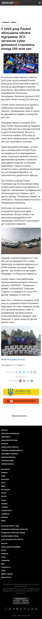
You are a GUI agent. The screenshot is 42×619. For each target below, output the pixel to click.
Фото (3, 483)
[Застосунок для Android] (28, 608)
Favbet (21, 365)
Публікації (5, 514)
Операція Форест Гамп (10, 526)
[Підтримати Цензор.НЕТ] (21, 401)
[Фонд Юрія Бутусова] (21, 392)
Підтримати (5, 437)
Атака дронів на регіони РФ (12, 539)
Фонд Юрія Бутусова (9, 440)
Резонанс (5, 479)
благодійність (9, 365)
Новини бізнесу (7, 464)
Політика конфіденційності (12, 450)
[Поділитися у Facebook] (16, 372)
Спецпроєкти (6, 510)
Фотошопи (5, 489)
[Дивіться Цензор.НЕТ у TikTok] (21, 608)
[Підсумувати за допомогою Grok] (31, 381)
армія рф (4, 554)
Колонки (4, 517)
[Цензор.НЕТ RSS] (36, 608)
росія (3, 557)
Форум (3, 496)
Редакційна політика (9, 454)
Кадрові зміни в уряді (9, 536)
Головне (4, 507)
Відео (3, 486)
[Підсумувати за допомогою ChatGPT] (20, 381)
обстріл (4, 543)
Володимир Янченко (16, 360)
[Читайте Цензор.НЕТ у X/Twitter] (9, 608)
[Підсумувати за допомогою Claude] (24, 381)
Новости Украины (8, 457)
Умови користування (9, 447)
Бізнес (4, 500)
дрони (3, 550)
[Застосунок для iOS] (32, 608)
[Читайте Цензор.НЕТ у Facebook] (6, 608)
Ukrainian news (7, 460)
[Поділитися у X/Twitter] (20, 372)
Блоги (3, 493)
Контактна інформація (10, 433)
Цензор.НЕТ (5, 469)
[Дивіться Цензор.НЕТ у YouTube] (17, 608)
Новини (5, 22)
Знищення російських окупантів (14, 529)
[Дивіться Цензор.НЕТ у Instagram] (24, 608)
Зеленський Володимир (11, 547)
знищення (5, 560)
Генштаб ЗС (5, 567)
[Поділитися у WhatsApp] (27, 372)
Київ (2, 564)
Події (3, 476)
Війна (13, 22)
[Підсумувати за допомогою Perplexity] (27, 381)
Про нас (4, 430)
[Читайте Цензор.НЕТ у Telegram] (13, 608)
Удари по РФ (6, 577)
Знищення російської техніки (13, 533)
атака (3, 571)
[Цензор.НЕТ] (11, 3)
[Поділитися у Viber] (31, 372)
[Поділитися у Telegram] (23, 372)
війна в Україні (7, 574)
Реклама (4, 444)
